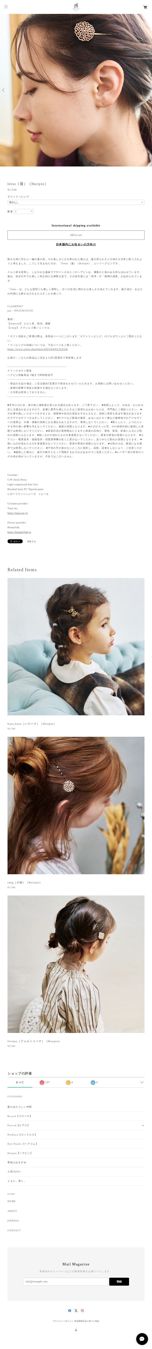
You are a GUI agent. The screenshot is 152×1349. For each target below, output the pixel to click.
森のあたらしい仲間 (20, 1106)
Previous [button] (4, 90)
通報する (31, 541)
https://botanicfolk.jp (19, 532)
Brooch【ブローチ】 (20, 1116)
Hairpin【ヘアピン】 (20, 1153)
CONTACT (14, 1230)
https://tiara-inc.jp (18, 513)
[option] (76, 90)
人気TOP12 (14, 1171)
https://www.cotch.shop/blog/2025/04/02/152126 (38, 349)
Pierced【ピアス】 (19, 1125)
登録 (119, 1281)
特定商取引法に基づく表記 (86, 1321)
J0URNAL (13, 1220)
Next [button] (148, 90)
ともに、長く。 (17, 1181)
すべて (20, 1082)
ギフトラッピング (18, 196)
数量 (10, 211)
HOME (12, 1201)
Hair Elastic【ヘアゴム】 (23, 1143)
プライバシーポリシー (63, 1321)
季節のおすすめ (17, 1162)
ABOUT (12, 1211)
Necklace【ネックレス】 (22, 1134)
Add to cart (76, 235)
